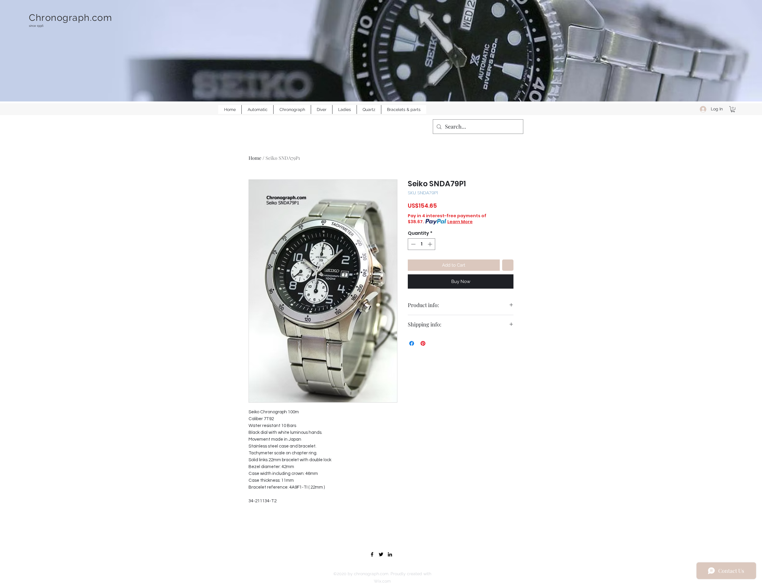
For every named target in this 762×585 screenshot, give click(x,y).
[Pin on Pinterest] (423, 343)
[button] (732, 109)
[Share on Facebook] (411, 343)
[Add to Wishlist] (508, 265)
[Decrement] (413, 244)
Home (255, 158)
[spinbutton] (422, 244)
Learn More (460, 222)
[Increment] (431, 244)
